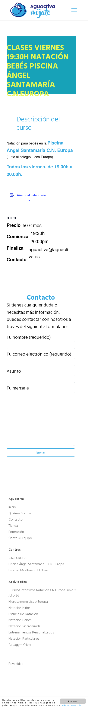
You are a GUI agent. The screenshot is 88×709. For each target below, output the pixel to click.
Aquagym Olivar (20, 645)
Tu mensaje (18, 388)
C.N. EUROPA (17, 558)
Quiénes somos (20, 513)
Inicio (12, 507)
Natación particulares (24, 638)
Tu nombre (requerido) (29, 337)
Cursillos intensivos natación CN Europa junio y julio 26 (42, 592)
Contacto (16, 519)
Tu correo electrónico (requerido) (39, 354)
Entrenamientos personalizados (31, 632)
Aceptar (73, 701)
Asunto (14, 371)
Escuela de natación (23, 614)
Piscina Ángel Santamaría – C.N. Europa (36, 564)
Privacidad (16, 664)
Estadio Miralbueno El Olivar (29, 570)
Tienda (13, 525)
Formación (16, 532)
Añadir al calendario (31, 195)
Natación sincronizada (25, 626)
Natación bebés (20, 620)
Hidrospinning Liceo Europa (28, 601)
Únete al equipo (20, 538)
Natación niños (19, 608)
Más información (72, 705)
